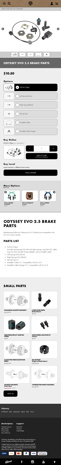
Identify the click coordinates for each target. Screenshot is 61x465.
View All (10, 394)
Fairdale (8, 441)
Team (27, 412)
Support (20, 423)
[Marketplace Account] (52, 3)
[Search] (9, 3)
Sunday (3, 441)
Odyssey (3, 8)
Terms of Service (5, 433)
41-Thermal (4, 412)
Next (58, 29)
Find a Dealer (30, 173)
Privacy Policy (5, 431)
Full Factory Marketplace (8, 439)
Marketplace (7, 423)
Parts (10, 412)
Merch (23, 412)
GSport (16, 441)
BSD (32, 441)
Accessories (16, 412)
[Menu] (4, 3)
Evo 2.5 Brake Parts (18, 8)
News (32, 412)
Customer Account (6, 427)
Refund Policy (5, 429)
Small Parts (9, 8)
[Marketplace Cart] (57, 3)
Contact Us (19, 427)
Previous (3, 29)
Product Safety (20, 431)
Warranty (19, 429)
